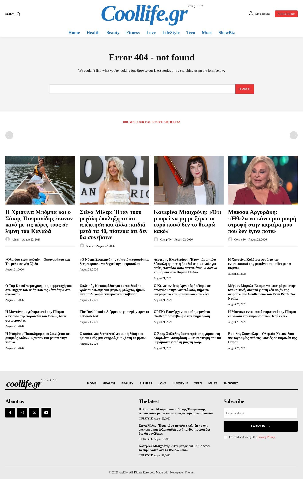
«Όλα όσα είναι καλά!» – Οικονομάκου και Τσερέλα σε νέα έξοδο (37, 262)
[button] (13, 14)
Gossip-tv (166, 239)
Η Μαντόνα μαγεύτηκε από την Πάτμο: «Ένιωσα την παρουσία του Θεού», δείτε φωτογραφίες (36, 316)
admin (16, 239)
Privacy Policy (266, 437)
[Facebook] (10, 412)
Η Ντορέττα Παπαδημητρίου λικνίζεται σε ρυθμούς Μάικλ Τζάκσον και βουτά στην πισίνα (37, 338)
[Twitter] (34, 412)
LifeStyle (146, 418)
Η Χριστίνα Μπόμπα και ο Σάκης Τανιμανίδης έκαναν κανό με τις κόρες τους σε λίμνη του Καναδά (39, 221)
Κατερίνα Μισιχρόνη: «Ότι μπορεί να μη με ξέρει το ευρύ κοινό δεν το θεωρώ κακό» (187, 221)
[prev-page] (9, 135)
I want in (258, 426)
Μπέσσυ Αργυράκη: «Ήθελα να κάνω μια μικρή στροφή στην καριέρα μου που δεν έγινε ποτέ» (262, 221)
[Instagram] (22, 412)
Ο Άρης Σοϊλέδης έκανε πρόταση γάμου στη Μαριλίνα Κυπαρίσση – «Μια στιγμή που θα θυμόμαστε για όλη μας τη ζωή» (187, 338)
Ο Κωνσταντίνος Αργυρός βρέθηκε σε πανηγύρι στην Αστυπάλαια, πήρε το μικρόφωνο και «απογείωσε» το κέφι (182, 290)
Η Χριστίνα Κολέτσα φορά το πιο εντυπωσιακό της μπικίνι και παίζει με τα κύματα (259, 264)
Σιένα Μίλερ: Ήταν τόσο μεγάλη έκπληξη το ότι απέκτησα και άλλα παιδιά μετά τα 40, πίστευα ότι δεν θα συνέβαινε (114, 224)
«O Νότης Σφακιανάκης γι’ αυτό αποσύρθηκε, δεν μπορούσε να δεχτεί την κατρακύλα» (114, 262)
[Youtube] (46, 412)
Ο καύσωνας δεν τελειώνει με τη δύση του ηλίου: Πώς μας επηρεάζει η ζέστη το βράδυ (113, 336)
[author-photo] (8, 239)
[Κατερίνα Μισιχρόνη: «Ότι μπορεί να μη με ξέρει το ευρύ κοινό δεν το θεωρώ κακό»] (189, 180)
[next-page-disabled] (294, 135)
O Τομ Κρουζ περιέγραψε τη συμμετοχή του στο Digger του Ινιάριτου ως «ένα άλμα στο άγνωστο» (38, 290)
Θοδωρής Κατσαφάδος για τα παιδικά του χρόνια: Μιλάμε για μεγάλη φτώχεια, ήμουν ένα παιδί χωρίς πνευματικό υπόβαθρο (112, 290)
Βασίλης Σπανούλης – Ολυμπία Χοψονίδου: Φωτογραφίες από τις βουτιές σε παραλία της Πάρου (262, 338)
